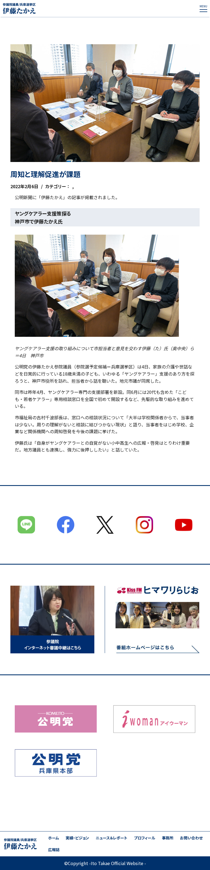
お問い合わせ (191, 837)
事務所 (167, 837)
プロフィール (144, 837)
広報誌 (54, 849)
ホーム (53, 837)
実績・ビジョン (77, 837)
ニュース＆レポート (111, 837)
